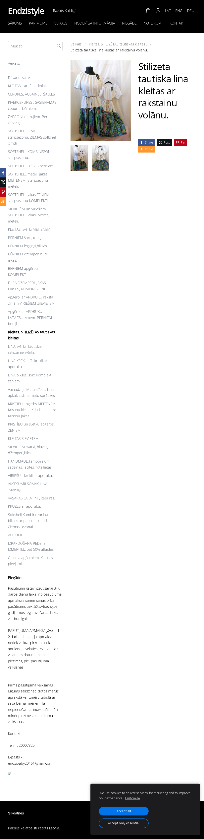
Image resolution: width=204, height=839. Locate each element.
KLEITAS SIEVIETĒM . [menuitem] (24, 438)
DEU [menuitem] (190, 10)
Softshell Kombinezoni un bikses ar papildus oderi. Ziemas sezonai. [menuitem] (28, 520)
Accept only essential (123, 823)
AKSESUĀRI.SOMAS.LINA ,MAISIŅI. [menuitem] (27, 486)
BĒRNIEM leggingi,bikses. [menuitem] (28, 245)
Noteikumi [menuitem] (153, 23)
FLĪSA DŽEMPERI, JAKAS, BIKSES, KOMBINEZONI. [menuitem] (27, 285)
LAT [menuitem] (168, 10)
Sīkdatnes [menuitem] (16, 813)
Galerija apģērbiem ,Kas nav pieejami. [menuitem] (30, 560)
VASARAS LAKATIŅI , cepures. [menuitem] (31, 498)
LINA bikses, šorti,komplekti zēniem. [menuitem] (30, 378)
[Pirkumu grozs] (148, 11)
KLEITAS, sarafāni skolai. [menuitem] (27, 85)
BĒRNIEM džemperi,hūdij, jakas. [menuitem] (28, 257)
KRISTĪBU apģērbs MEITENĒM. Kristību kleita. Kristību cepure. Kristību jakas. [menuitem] (32, 409)
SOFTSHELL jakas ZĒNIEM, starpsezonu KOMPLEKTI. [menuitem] (29, 197)
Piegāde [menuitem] (129, 23)
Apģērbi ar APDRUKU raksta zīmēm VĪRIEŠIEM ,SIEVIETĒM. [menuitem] (32, 300)
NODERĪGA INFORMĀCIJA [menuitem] (94, 23)
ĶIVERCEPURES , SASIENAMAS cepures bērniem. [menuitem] (32, 105)
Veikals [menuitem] (60, 23)
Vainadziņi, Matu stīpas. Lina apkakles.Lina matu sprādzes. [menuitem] (32, 392)
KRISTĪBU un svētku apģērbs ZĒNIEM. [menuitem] (31, 427)
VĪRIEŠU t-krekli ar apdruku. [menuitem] (30, 475)
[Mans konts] (158, 11)
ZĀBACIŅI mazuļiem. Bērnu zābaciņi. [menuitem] (30, 119)
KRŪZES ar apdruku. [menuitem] (24, 506)
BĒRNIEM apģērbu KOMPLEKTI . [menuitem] (23, 271)
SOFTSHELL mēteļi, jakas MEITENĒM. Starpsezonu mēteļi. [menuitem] (28, 180)
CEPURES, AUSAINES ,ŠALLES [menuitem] (31, 94)
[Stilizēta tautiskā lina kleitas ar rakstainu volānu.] (79, 158)
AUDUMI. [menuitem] (15, 535)
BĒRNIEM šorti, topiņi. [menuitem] (25, 237)
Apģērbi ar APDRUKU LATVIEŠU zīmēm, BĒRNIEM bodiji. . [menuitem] (30, 317)
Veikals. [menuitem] (14, 63)
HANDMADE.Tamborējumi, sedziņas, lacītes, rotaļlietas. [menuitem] (30, 464)
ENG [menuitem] (178, 10)
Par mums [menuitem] (38, 23)
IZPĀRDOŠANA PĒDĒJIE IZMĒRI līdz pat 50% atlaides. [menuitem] (31, 546)
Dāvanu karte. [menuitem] (19, 77)
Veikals (76, 44)
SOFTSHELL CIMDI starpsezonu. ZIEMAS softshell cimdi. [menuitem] (32, 137)
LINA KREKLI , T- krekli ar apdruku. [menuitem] (27, 363)
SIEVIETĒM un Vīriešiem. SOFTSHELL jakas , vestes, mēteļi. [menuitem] (28, 215)
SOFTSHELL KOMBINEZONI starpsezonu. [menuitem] (30, 154)
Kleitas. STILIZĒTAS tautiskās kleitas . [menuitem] (31, 335)
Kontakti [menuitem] (178, 23)
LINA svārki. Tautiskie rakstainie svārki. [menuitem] (25, 349)
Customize (132, 798)
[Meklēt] (59, 46)
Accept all (124, 811)
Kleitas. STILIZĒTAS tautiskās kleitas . (118, 44)
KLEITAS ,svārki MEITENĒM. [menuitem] (29, 229)
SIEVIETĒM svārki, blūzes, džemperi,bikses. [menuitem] (28, 449)
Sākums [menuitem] (15, 23)
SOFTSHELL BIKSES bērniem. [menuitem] (31, 165)
